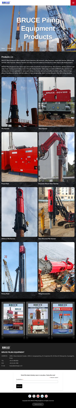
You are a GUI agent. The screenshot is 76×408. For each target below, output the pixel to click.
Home (3, 48)
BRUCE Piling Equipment (6, 2)
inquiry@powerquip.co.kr (15, 366)
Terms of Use (38, 404)
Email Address (19, 379)
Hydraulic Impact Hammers (28, 60)
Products (10, 48)
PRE (1, 320)
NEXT (75, 320)
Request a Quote (71, 38)
